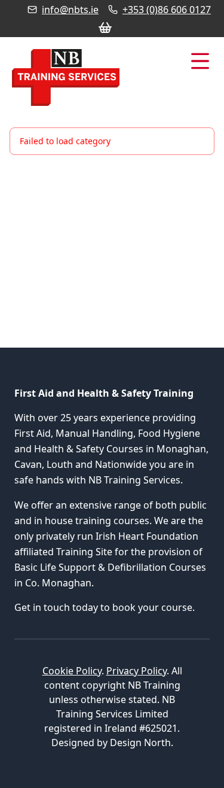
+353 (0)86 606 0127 (166, 9)
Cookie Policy (72, 670)
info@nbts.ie (70, 9)
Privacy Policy (136, 670)
